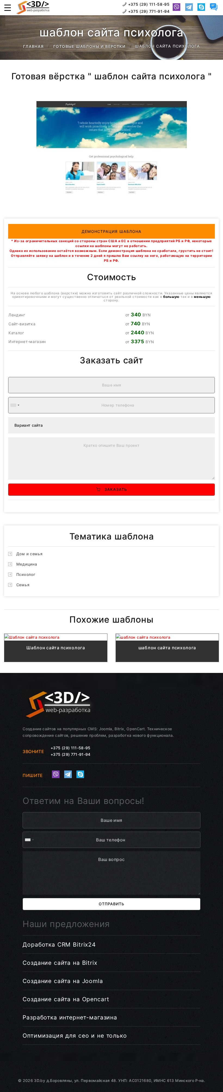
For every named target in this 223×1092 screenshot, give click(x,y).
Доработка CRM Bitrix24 (59, 944)
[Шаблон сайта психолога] (55, 637)
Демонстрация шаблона (112, 231)
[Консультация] (214, 7)
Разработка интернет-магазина (70, 1017)
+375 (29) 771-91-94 (148, 11)
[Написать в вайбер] (176, 7)
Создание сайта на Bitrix (60, 962)
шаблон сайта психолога (167, 647)
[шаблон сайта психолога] (167, 637)
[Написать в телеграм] (189, 7)
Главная (33, 46)
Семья (23, 584)
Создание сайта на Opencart (66, 999)
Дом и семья (29, 553)
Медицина (26, 564)
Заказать (113, 489)
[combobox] (14, 405)
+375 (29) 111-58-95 (148, 4)
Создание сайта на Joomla (63, 981)
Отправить (111, 903)
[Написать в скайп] (201, 7)
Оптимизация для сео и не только (75, 1035)
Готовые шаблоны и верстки (89, 46)
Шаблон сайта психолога (55, 647)
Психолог (25, 574)
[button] (7, 7)
